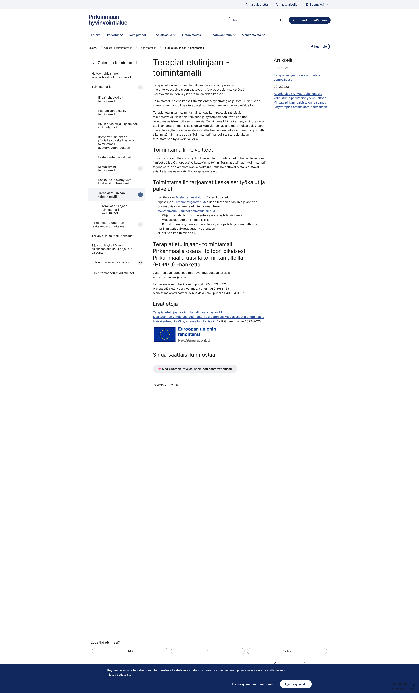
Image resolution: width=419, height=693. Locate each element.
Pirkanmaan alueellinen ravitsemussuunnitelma (108, 224)
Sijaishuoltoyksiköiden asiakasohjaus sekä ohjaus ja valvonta (112, 249)
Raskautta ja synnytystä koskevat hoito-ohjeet (114, 181)
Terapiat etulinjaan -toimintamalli (112, 194)
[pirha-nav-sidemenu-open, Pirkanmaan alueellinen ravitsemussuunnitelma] (140, 224)
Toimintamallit (147, 47)
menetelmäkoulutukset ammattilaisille (184, 211)
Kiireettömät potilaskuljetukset (113, 273)
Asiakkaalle (164, 35)
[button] (130, 651)
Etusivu (96, 35)
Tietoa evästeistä (119, 674)
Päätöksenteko (222, 35)
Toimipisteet (137, 35)
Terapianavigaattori (187, 202)
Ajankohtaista (252, 35)
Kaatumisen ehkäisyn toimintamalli (113, 112)
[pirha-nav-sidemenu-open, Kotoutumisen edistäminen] (140, 262)
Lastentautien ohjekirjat (114, 157)
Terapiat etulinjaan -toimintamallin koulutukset (115, 209)
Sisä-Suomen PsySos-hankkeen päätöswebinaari (196, 369)
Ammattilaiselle (287, 4)
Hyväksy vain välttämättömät (252, 684)
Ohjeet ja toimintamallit (118, 47)
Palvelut (113, 35)
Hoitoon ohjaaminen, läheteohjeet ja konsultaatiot (111, 75)
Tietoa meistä (192, 35)
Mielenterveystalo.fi (190, 197)
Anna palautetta (257, 4)
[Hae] (282, 20)
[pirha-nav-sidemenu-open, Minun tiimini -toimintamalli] (140, 168)
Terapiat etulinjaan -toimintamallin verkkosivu (185, 312)
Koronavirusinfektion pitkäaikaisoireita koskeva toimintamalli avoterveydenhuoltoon (116, 142)
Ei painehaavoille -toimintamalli (111, 99)
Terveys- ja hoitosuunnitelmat (113, 235)
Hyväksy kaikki (296, 684)
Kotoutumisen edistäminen (110, 262)
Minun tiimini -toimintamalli (108, 168)
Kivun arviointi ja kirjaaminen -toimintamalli (118, 125)
